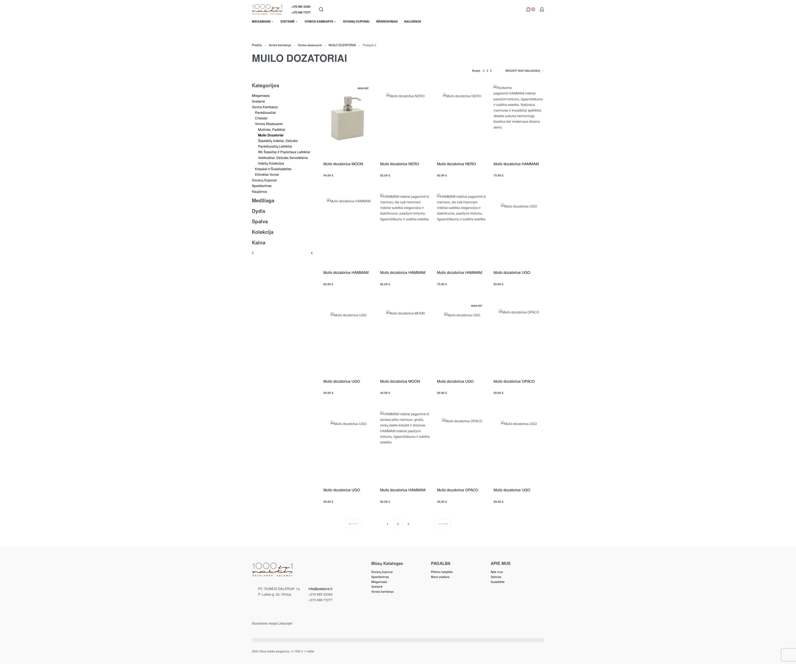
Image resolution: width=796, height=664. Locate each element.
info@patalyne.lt (320, 588)
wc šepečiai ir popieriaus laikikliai (284, 151)
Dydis (258, 211)
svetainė (258, 101)
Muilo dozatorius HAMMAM (516, 163)
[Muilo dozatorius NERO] (405, 118)
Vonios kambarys (280, 45)
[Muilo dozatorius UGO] (519, 227)
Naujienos (259, 191)
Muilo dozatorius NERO (399, 163)
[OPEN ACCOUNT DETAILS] (542, 9)
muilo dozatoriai (270, 135)
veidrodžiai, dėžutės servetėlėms (283, 157)
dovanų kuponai (264, 180)
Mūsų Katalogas (387, 563)
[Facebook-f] (304, 614)
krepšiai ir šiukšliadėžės (273, 168)
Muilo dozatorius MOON (343, 163)
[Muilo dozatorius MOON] (348, 118)
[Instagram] (312, 614)
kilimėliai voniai (267, 174)
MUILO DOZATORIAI (342, 45)
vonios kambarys (265, 106)
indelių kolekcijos (271, 163)
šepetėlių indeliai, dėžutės (278, 140)
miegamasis (261, 95)
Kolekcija (262, 232)
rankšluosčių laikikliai (275, 146)
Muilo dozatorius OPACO (514, 381)
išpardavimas (262, 185)
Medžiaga (263, 200)
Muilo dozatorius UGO (512, 272)
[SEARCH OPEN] (321, 9)
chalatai (261, 118)
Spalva (260, 221)
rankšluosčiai (265, 112)
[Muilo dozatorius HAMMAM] (519, 118)
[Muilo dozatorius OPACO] (519, 336)
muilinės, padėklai (271, 129)
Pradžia (257, 45)
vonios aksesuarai (269, 123)
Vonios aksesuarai (310, 45)
